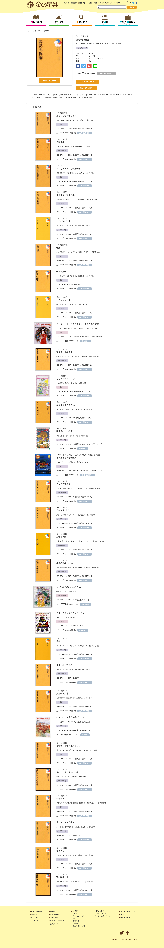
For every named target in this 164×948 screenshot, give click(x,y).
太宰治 (58, 146)
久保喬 (80, 383)
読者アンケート (121, 3)
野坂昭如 (59, 120)
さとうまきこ (61, 436)
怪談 (58, 248)
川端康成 (59, 276)
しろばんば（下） (64, 300)
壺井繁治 (79, 541)
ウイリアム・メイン (63, 722)
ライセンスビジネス (109, 3)
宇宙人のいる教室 (64, 431)
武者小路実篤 (61, 515)
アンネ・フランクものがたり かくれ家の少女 (77, 324)
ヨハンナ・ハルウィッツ (65, 328)
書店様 (52, 911)
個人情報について (79, 926)
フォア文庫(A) (61, 376)
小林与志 (69, 252)
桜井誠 (67, 777)
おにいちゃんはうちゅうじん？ (70, 613)
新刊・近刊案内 (36, 911)
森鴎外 (58, 357)
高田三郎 (69, 698)
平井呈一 (87, 252)
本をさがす (132, 7)
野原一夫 (79, 146)
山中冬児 (71, 383)
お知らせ (34, 914)
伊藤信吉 (81, 488)
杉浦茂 (68, 173)
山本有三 (59, 855)
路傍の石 (60, 851)
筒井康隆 (59, 173)
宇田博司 (78, 304)
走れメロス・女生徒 (65, 822)
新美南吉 (59, 199)
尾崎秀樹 (99, 43)
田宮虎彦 (59, 698)
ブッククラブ (35, 921)
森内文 (107, 43)
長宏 (71, 617)
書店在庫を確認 (86, 88)
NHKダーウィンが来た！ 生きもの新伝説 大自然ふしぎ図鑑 (78, 455)
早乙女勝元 (91, 328)
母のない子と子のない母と (68, 772)
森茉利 (84, 357)
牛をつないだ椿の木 (65, 195)
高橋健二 (81, 855)
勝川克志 (72, 436)
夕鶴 (58, 641)
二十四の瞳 (61, 537)
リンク (122, 914)
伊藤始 (87, 120)
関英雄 (75, 777)
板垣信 (77, 827)
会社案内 (75, 911)
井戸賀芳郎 (91, 199)
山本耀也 (85, 722)
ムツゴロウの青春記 (65, 405)
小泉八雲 (59, 252)
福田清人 (78, 357)
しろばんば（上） (64, 221)
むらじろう (88, 541)
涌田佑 (78, 750)
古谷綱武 (79, 252)
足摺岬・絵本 (62, 693)
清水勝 (89, 43)
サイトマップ (125, 917)
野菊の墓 (60, 798)
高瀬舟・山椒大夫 (64, 352)
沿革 (74, 918)
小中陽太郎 (80, 120)
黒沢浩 (114, 43)
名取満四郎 (69, 146)
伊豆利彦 (78, 670)
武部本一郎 (73, 515)
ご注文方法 (74, 3)
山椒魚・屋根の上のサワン (68, 746)
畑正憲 (58, 409)
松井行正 (68, 357)
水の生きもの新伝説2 (66, 458)
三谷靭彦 (69, 567)
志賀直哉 (59, 567)
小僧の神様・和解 (64, 563)
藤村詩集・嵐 (62, 877)
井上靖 (58, 226)
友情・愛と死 (62, 510)
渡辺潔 (68, 670)
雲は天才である (63, 484)
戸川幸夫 (79, 43)
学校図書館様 (54, 914)
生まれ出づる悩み (64, 665)
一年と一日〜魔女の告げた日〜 (70, 717)
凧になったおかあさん (66, 116)
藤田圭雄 (81, 276)
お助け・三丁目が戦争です (68, 168)
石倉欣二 (69, 120)
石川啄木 (59, 488)
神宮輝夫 (82, 436)
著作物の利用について (95, 3)
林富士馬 (87, 567)
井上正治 (68, 226)
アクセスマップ (78, 916)
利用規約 (76, 923)
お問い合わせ (83, 3)
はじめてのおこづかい (66, 378)
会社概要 (66, 3)
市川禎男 (69, 750)
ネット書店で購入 (87, 81)
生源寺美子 (60, 383)
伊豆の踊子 (61, 271)
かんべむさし (79, 173)
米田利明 (82, 803)
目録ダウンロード (101, 913)
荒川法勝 (90, 803)
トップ (28, 31)
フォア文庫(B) (61, 428)
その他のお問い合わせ (103, 916)
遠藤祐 (83, 515)
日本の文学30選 (82, 36)
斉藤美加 (80, 328)
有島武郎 (59, 670)
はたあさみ (78, 409)
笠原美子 (68, 409)
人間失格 (60, 142)
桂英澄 (83, 827)
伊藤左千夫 (60, 803)
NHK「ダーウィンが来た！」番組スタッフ (71, 462)
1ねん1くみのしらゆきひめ (68, 587)
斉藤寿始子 (81, 199)
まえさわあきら (90, 488)
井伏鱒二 (59, 750)
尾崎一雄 (79, 567)
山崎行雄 (79, 698)
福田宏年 (78, 226)
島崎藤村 (59, 882)
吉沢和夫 (81, 646)
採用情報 (76, 921)
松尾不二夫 (97, 541)
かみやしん (70, 488)
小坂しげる (70, 199)
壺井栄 (58, 541)
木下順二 (59, 646)
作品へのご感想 (49, 80)
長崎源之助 (60, 591)
